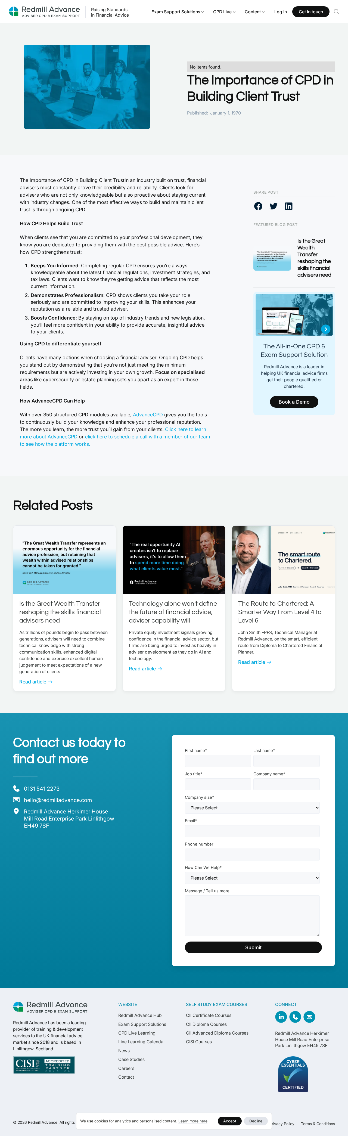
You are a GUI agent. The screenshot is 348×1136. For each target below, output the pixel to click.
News (124, 1050)
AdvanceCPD (147, 414)
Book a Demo (294, 402)
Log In (280, 11)
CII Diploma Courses (206, 1024)
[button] (178, 12)
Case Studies (131, 1059)
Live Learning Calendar (141, 1041)
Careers (126, 1068)
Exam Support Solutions (175, 11)
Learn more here (192, 1121)
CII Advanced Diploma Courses (217, 1033)
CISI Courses (199, 1041)
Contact (126, 1077)
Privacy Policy (281, 1123)
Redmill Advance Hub (140, 1015)
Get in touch (311, 11)
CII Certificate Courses (208, 1015)
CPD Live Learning (137, 1033)
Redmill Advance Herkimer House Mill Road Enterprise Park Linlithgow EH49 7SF (302, 1039)
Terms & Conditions (318, 1123)
